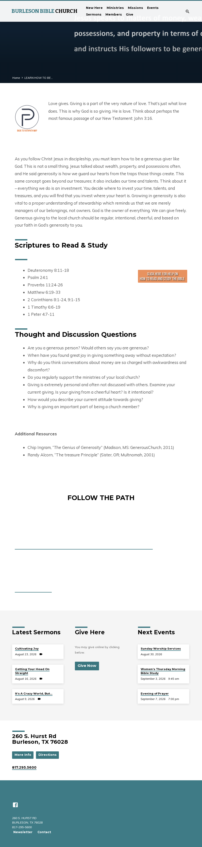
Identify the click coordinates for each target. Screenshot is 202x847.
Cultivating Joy (27, 648)
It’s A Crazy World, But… (33, 693)
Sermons (93, 14)
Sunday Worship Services (161, 648)
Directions (47, 755)
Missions (135, 8)
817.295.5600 (24, 767)
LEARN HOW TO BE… (38, 78)
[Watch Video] (41, 654)
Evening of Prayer (155, 693)
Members (113, 14)
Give (129, 14)
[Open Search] (187, 11)
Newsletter (23, 832)
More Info (23, 755)
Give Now (87, 665)
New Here (94, 8)
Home (16, 78)
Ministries (115, 8)
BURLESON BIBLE (44, 11)
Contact (44, 832)
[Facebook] (15, 805)
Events (153, 8)
